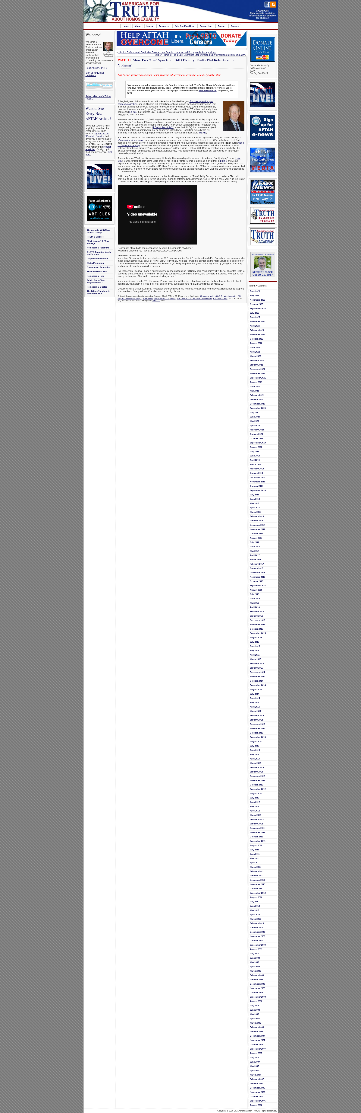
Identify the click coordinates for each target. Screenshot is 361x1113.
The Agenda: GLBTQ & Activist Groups (98, 231)
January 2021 (256, 399)
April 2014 (255, 707)
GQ (215, 90)
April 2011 (254, 863)
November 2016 (257, 577)
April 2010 (255, 914)
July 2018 (254, 495)
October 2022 (256, 339)
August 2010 (256, 897)
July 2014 (254, 694)
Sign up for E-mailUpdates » (95, 74)
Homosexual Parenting (98, 248)
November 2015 (257, 624)
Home (126, 26)
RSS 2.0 (156, 300)
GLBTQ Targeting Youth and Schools (99, 253)
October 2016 (256, 581)
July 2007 (254, 1057)
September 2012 (258, 789)
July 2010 (254, 901)
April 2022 (255, 352)
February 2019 (257, 469)
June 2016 (255, 598)
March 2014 (255, 711)
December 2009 (257, 932)
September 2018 (258, 490)
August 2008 (256, 1001)
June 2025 (255, 317)
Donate (221, 26)
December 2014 (257, 672)
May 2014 (254, 702)
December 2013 (257, 724)
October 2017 (256, 534)
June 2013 (255, 750)
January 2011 (256, 876)
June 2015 (255, 646)
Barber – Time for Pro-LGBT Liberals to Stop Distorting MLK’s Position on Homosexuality (200, 55)
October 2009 (256, 940)
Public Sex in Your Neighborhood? (96, 281)
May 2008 (254, 1014)
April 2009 (255, 966)
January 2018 (256, 521)
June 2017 (255, 546)
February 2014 (257, 715)
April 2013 (255, 759)
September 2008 (258, 997)
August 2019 (256, 447)
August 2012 (256, 793)
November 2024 (257, 321)
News (173, 298)
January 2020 (256, 434)
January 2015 (256, 668)
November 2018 (257, 482)
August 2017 (256, 538)
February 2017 (257, 564)
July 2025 (254, 313)
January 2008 (256, 1031)
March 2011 (255, 867)
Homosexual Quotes (97, 287)
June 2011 (255, 854)
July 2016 (254, 594)
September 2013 (258, 737)
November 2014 (257, 676)
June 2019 (255, 456)
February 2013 (257, 767)
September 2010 (258, 893)
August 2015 (256, 637)
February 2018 (257, 516)
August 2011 (256, 845)
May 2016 (254, 603)
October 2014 (256, 681)
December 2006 (257, 1088)
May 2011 (254, 858)
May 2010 (254, 910)
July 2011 (254, 850)
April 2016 (255, 607)
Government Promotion (98, 267)
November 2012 (257, 780)
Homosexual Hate (95, 276)
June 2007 (255, 1062)
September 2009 (258, 945)
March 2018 (255, 512)
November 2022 (257, 334)
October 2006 (256, 1096)
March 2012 (255, 815)
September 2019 (258, 443)
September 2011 (257, 841)
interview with (206, 90)
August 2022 (256, 343)
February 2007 (257, 1079)
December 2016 (257, 572)
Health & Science (95, 237)
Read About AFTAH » (96, 68)
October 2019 (256, 438)
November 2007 (257, 1040)
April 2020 (255, 425)
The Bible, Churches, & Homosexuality (98, 292)
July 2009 (254, 953)
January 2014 (256, 720)
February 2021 (257, 395)
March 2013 (255, 763)
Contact (235, 26)
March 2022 (255, 356)
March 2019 (255, 464)
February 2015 (257, 663)
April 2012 (255, 811)
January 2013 (256, 772)
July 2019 (254, 451)
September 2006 (258, 1101)
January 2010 (256, 927)
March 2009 (255, 971)
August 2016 (256, 590)
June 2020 (255, 417)
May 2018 (254, 503)
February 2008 (257, 1027)
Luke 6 (223, 161)
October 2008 (256, 992)
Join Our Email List (184, 26)
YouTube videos (220, 298)
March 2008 (255, 1023)
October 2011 (256, 837)
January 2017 (256, 568)
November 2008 (257, 988)
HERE (202, 132)
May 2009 (254, 962)
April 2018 (255, 508)
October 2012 (256, 785)
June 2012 (255, 802)
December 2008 (257, 984)
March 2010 (255, 919)
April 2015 (255, 655)
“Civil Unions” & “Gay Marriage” (98, 242)
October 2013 (256, 733)
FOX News (148, 298)
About (137, 26)
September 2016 (258, 585)
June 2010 (255, 906)
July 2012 (254, 798)
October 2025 (256, 304)
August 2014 (256, 689)
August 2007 (256, 1053)
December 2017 (257, 525)
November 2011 (257, 832)
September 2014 (258, 685)
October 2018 (256, 486)
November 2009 (257, 936)
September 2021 (258, 378)
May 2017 (254, 551)
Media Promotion (95, 263)
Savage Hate (206, 26)
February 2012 (257, 819)
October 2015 (256, 629)
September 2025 (258, 308)
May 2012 (254, 806)
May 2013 (254, 754)
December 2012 (257, 776)
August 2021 (256, 382)
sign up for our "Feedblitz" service (97, 135)
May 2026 (254, 295)
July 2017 (254, 542)
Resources (164, 26)
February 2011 (257, 871)
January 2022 (256, 365)
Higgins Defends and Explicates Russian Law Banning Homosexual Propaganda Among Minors (167, 52)
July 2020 (254, 412)
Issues (149, 26)
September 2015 (258, 633)
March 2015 (255, 659)
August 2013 (256, 741)
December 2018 (257, 477)
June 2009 (255, 958)
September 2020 (258, 408)
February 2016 (257, 611)
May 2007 (254, 1066)
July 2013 (254, 746)
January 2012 (256, 824)
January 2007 (256, 1083)
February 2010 (257, 923)
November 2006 (257, 1092)
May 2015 (254, 650)
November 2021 (257, 373)
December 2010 (257, 880)
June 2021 (255, 386)
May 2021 (254, 391)
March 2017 (255, 559)
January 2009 (256, 979)
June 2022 (255, 347)
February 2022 (257, 360)
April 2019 (255, 460)
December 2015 (257, 620)
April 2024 (255, 326)
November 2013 (257, 728)
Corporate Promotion (97, 258)
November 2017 (257, 529)
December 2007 (257, 1036)
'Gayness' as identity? (210, 296)
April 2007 (255, 1070)
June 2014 (255, 698)
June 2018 (255, 499)
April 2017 (255, 555)
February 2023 (257, 330)
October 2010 (256, 889)
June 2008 (255, 1010)
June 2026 (255, 291)
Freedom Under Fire (97, 271)
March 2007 (255, 1075)
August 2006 (256, 1105)
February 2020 (257, 430)
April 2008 (255, 1018)
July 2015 (254, 642)
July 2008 (254, 1005)
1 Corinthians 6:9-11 (163, 127)
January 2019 (256, 473)
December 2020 (257, 404)
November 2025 (257, 300)
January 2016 (256, 616)
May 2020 (254, 421)
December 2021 (257, 369)
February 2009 (257, 975)
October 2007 (256, 1044)
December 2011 (257, 828)
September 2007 (258, 1049)
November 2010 (257, 884)
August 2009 (256, 949)
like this (133, 112)
